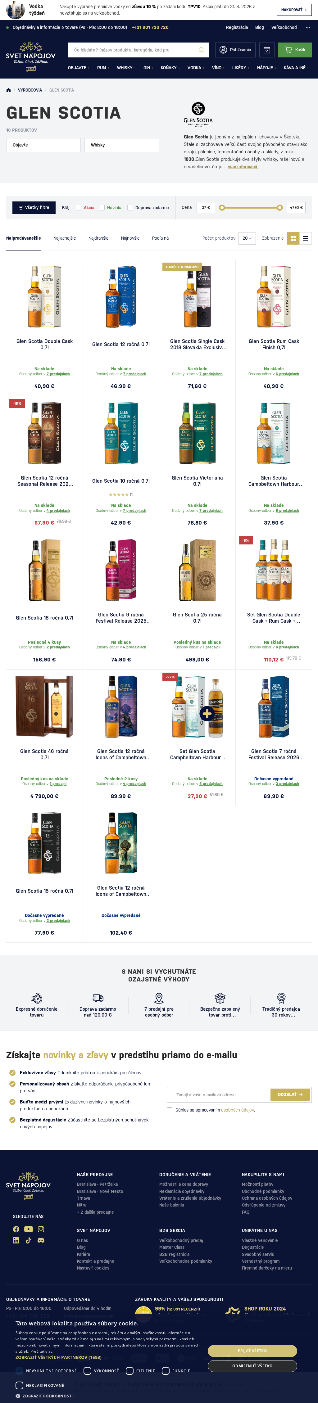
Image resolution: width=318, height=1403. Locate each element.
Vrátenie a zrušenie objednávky (190, 1198)
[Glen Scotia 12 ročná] (121, 297)
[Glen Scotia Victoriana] (197, 433)
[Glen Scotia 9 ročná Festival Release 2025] (121, 570)
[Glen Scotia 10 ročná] (121, 433)
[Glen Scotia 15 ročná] (44, 843)
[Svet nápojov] (8, 90)
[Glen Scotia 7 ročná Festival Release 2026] (274, 707)
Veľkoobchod (284, 27)
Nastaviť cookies (93, 1267)
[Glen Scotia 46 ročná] (44, 707)
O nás (82, 1240)
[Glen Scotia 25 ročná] (197, 570)
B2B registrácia (174, 1254)
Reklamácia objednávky (181, 1191)
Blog (259, 27)
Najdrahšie (99, 238)
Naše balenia (171, 1204)
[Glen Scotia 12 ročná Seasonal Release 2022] (44, 433)
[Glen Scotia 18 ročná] (44, 570)
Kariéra (83, 1254)
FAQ (245, 1212)
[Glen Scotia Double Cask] (44, 297)
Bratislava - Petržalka (97, 1184)
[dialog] (159, 1358)
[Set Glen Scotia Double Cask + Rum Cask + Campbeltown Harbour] (274, 570)
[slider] (222, 208)
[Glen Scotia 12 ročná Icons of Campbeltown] (121, 843)
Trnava (83, 1198)
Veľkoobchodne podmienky (185, 1261)
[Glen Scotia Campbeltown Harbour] (274, 433)
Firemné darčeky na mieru (267, 1267)
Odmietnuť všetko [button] (252, 1366)
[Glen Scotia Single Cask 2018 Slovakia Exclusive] (197, 297)
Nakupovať (291, 10)
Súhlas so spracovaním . (215, 1110)
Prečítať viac (41, 1351)
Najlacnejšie (64, 238)
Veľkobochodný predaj (181, 1240)
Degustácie (253, 1247)
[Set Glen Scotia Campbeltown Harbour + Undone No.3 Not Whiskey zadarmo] (197, 707)
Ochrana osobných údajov (267, 1198)
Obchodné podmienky (263, 1191)
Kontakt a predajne (95, 1261)
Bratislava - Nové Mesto (100, 1191)
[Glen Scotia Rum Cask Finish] (274, 297)
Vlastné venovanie (260, 1240)
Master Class (171, 1247)
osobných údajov (237, 1110)
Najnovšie (130, 238)
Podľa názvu (163, 238)
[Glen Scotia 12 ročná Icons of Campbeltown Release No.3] (121, 707)
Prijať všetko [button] (252, 1350)
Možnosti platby (257, 1184)
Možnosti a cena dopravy (183, 1184)
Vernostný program (260, 1261)
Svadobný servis (258, 1254)
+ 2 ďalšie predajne (95, 1212)
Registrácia (237, 27)
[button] (108, 1357)
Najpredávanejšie (23, 238)
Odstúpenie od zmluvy (263, 1204)
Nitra (81, 1204)
